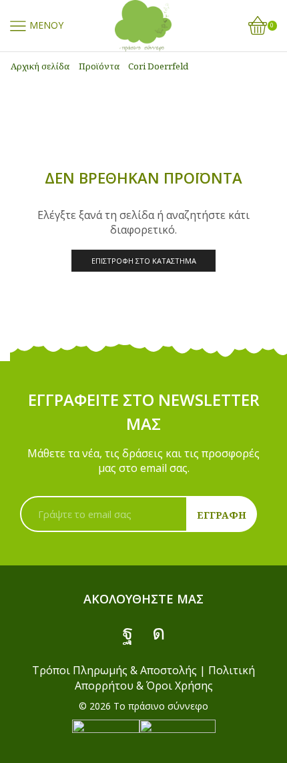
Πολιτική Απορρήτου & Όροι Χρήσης (165, 677)
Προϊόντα (99, 66)
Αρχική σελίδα (40, 66)
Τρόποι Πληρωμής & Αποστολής (114, 670)
